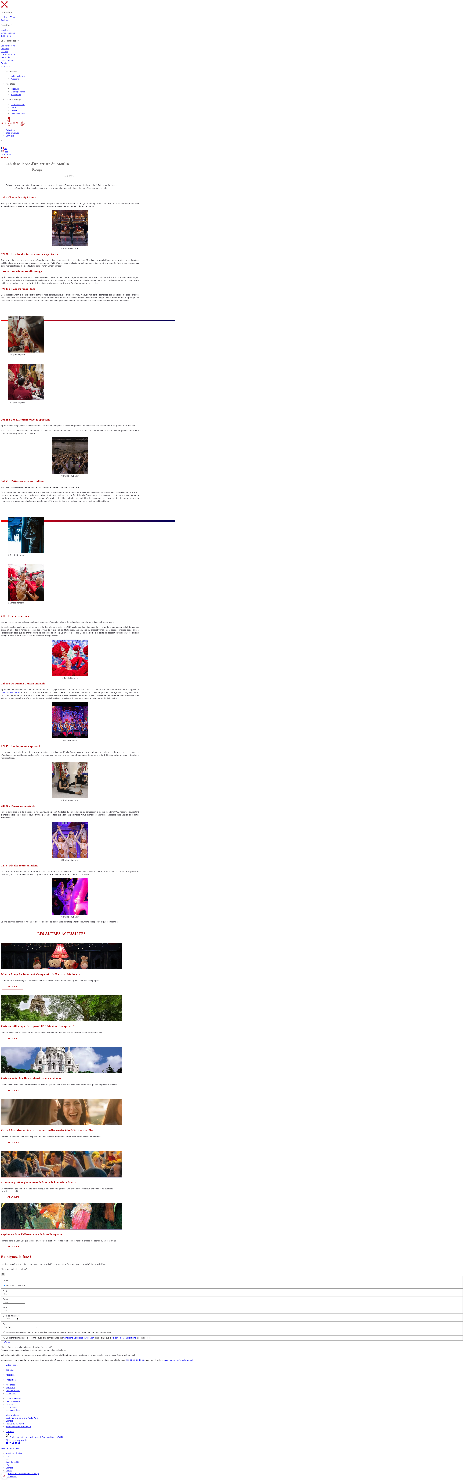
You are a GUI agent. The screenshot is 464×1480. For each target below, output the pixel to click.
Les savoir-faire (8, 45)
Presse (9, 1470)
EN (6, 151)
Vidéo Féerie (12, 1364)
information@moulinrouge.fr (18, 1426)
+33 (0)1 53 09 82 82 (15, 1423)
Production (11, 1379)
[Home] (9, 125)
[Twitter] (16, 1443)
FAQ (8, 1464)
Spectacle (10, 1387)
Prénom (6, 1299)
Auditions (5, 20)
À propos (10, 1431)
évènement (11, 1393)
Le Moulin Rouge (13, 1398)
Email (5, 1307)
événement (6, 35)
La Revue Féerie (8, 17)
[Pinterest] (13, 1443)
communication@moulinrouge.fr (179, 1360)
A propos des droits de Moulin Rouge (22, 1473)
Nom (5, 1290)
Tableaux (10, 1369)
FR (6, 148)
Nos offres (10, 1384)
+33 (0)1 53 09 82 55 (135, 1360)
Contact (9, 1420)
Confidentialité (12, 1462)
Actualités (5, 57)
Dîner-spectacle (8, 32)
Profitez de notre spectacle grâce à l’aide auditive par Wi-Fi (36, 1437)
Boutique (5, 63)
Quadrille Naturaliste (10, 692)
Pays (5, 1324)
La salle (4, 51)
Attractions (10, 1374)
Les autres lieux (8, 54)
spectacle (5, 30)
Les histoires (11, 1407)
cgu (7, 1459)
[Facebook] (7, 1443)
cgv (7, 1456)
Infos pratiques (7, 60)
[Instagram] (10, 1443)
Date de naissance (11, 1315)
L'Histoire (5, 48)
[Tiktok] (19, 1443)
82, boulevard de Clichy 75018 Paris (22, 1417)
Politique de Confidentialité (124, 1337)
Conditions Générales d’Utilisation (78, 1337)
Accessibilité (11, 1476)
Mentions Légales (14, 1453)
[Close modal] (3, 1274)
